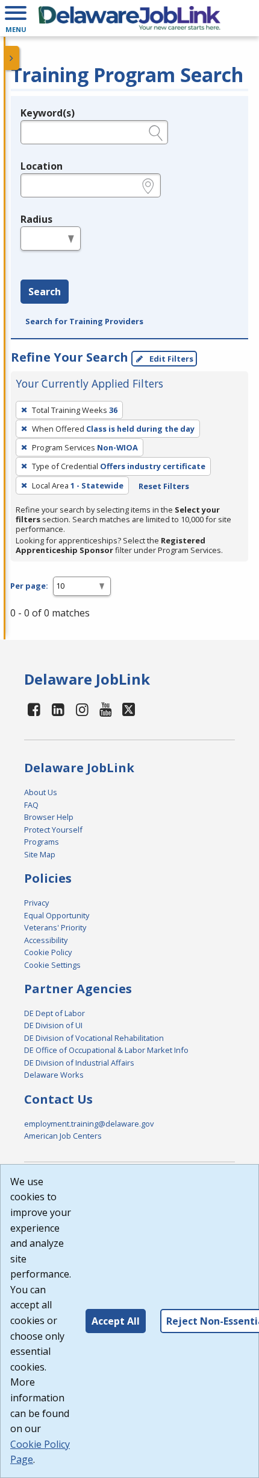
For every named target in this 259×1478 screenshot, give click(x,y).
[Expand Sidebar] (12, 58)
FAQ (31, 804)
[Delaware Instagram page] (82, 709)
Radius (36, 219)
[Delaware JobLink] (129, 18)
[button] (15, 18)
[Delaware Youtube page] (106, 709)
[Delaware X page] (128, 709)
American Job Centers (63, 1135)
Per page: (29, 585)
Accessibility (45, 940)
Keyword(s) (47, 113)
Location (41, 166)
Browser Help (48, 816)
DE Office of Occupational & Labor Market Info (106, 1050)
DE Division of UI (53, 1025)
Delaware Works (54, 1074)
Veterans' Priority (55, 927)
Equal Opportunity (56, 915)
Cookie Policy (48, 952)
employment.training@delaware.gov (89, 1123)
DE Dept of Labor (54, 1013)
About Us (40, 792)
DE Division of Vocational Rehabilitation (94, 1037)
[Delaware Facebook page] (34, 709)
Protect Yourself (53, 829)
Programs (41, 841)
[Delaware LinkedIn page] (58, 709)
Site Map (39, 854)
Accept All (116, 1321)
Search (44, 291)
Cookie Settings (52, 964)
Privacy (36, 902)
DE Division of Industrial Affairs (79, 1062)
